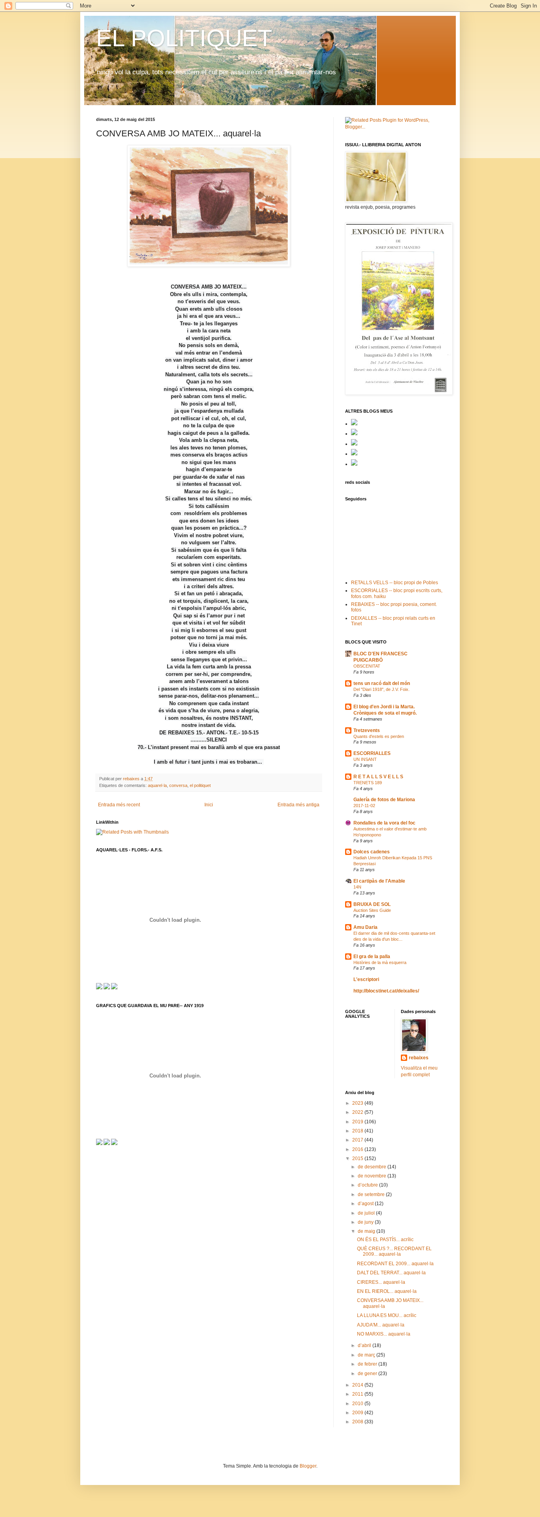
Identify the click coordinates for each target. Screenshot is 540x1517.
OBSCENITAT (366, 666)
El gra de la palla (371, 956)
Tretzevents (366, 730)
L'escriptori (366, 979)
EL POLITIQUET (184, 38)
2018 (358, 1131)
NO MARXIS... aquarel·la (383, 1334)
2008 (358, 1422)
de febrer (368, 1364)
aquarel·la (157, 785)
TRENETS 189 (367, 782)
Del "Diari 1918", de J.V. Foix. (381, 689)
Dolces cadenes (371, 852)
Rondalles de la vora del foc (384, 823)
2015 (358, 1158)
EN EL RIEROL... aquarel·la (387, 1291)
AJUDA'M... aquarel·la (380, 1325)
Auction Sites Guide (372, 910)
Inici (208, 805)
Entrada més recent (119, 805)
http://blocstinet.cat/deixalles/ (386, 991)
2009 (358, 1412)
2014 (358, 1385)
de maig (367, 1231)
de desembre (372, 1167)
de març (367, 1355)
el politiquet (200, 785)
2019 (358, 1122)
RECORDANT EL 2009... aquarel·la (395, 1263)
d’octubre (368, 1185)
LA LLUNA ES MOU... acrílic (386, 1315)
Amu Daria (365, 927)
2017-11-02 (364, 805)
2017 (358, 1140)
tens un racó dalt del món (381, 683)
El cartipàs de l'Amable (379, 881)
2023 (358, 1103)
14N (357, 887)
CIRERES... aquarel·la (381, 1282)
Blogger (308, 1466)
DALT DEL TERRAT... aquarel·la (391, 1272)
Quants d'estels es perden (378, 736)
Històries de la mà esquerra (379, 962)
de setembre (372, 1194)
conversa (178, 785)
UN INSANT (365, 759)
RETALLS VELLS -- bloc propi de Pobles (394, 582)
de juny (366, 1222)
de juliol (367, 1213)
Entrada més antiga (298, 805)
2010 (358, 1403)
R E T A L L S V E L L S (378, 776)
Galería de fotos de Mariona (384, 799)
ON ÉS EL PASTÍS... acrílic (385, 1239)
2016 (358, 1149)
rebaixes (419, 1057)
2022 (358, 1112)
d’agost (366, 1203)
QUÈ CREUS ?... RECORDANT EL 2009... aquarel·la (394, 1251)
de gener (368, 1373)
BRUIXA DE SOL (372, 904)
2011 (358, 1394)
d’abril (365, 1345)
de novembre (372, 1176)
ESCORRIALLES (372, 753)
